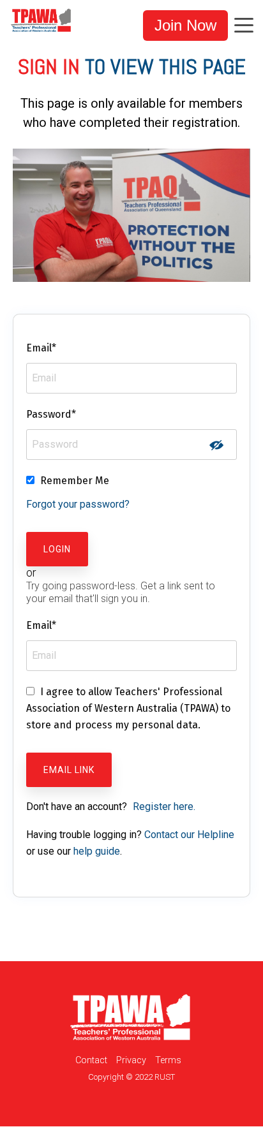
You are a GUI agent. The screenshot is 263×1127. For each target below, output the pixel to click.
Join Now (185, 25)
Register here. (164, 806)
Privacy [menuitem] (131, 1060)
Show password (216, 445)
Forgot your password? (78, 504)
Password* (51, 414)
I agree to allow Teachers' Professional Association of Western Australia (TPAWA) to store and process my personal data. (128, 708)
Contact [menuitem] (91, 1060)
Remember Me (74, 481)
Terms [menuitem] (168, 1060)
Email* (41, 348)
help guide (96, 851)
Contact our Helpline (189, 835)
